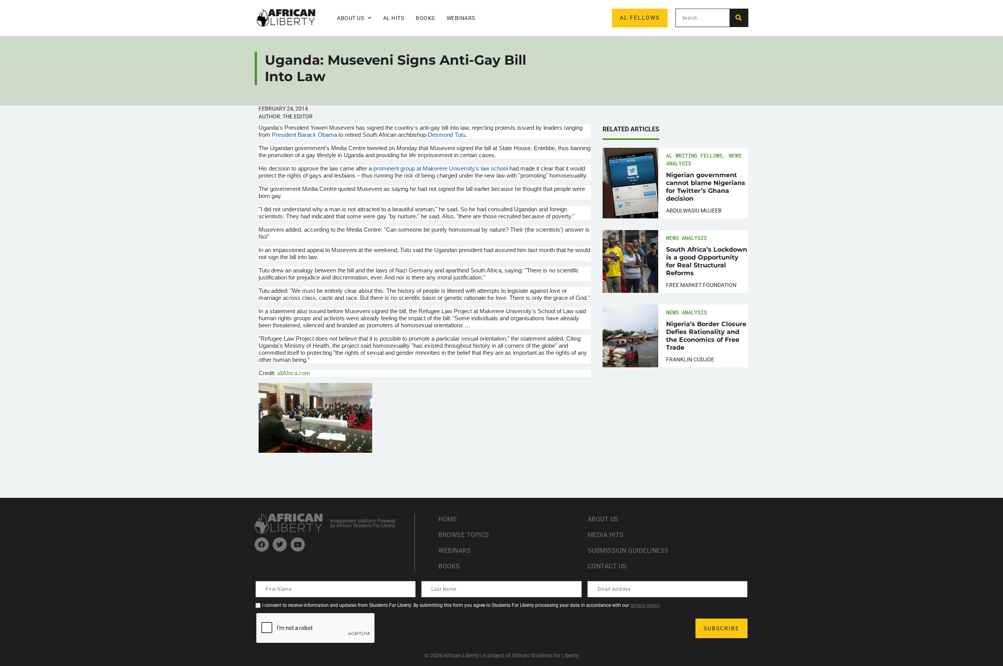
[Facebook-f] (262, 544)
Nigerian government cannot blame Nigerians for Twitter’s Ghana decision (705, 186)
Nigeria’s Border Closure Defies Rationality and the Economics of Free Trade (706, 335)
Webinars (461, 18)
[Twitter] (280, 544)
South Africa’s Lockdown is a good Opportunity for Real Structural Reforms (706, 261)
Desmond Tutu (445, 134)
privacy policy (644, 605)
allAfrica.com (293, 373)
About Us (603, 519)
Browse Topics (463, 535)
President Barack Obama (304, 134)
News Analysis (686, 237)
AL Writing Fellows (694, 155)
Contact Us (607, 566)
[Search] (739, 18)
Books (425, 18)
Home (447, 519)
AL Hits (393, 18)
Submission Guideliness (628, 550)
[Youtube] (298, 544)
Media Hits (606, 535)
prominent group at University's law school (440, 168)
